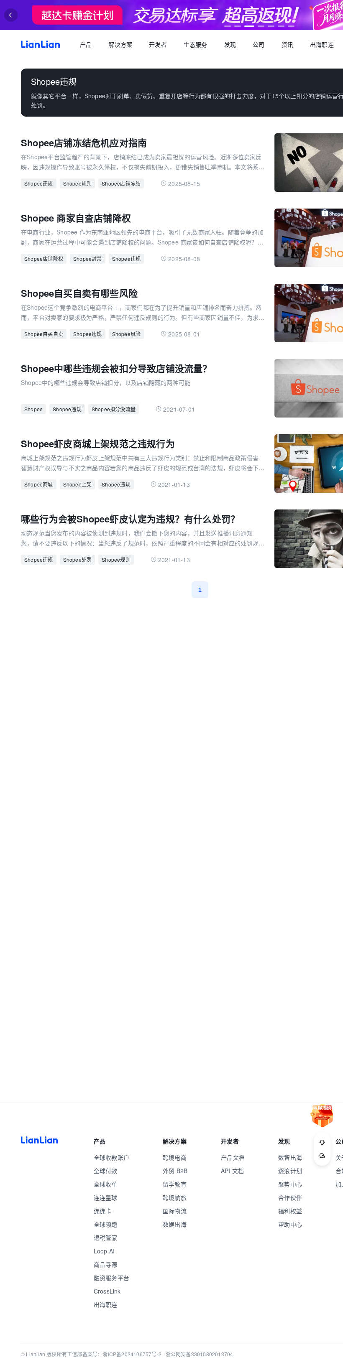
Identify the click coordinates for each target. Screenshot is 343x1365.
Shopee (33, 409)
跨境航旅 (175, 1197)
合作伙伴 (290, 1197)
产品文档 (233, 1157)
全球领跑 (106, 1224)
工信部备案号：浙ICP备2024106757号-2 (114, 1353)
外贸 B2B (175, 1170)
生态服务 (195, 44)
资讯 (287, 44)
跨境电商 (175, 1157)
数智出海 (290, 1157)
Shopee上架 (77, 484)
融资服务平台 (111, 1277)
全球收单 (106, 1184)
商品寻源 (106, 1264)
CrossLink (107, 1291)
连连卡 (103, 1211)
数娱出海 (175, 1224)
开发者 (158, 44)
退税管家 (106, 1237)
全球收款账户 (111, 1157)
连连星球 (106, 1197)
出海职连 (322, 44)
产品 (86, 44)
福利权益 (290, 1211)
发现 (230, 44)
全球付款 (106, 1170)
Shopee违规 (38, 183)
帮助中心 (290, 1224)
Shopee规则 (77, 183)
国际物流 (175, 1211)
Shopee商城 (38, 484)
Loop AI (104, 1251)
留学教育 (175, 1184)
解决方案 (120, 44)
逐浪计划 (290, 1170)
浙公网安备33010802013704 (199, 1353)
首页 (40, 44)
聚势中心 (290, 1184)
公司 (258, 44)
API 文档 (232, 1170)
